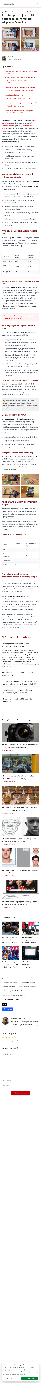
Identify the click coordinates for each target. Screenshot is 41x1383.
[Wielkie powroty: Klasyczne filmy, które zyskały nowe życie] (10, 953)
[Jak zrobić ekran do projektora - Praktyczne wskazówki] (30, 953)
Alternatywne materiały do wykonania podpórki (21, 103)
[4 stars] (11, 1037)
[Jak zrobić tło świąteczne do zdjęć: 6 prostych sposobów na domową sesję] (20, 795)
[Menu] (34, 4)
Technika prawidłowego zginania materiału (20, 90)
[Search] (37, 4)
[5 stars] (14, 1037)
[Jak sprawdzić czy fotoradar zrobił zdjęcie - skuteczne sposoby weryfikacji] (20, 763)
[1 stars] (3, 1037)
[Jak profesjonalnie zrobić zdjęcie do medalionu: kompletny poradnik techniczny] (20, 732)
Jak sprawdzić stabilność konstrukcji (18, 98)
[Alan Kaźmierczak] (4, 58)
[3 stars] (9, 1037)
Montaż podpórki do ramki (14, 95)
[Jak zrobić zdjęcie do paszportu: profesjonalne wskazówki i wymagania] (20, 857)
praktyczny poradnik (8, 126)
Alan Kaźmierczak (12, 57)
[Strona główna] (2, 12)
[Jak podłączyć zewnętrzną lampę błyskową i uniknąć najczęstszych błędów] (30, 928)
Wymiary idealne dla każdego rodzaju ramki (20, 77)
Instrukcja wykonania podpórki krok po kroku (20, 87)
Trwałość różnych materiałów (16, 106)
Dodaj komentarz (20, 1093)
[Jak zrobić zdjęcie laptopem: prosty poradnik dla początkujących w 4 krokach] (20, 889)
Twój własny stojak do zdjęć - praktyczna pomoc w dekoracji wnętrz (19, 112)
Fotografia (8, 12)
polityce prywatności (20, 1374)
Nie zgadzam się (11, 1378)
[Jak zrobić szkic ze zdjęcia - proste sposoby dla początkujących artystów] (20, 826)
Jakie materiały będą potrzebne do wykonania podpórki (21, 73)
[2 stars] (6, 1037)
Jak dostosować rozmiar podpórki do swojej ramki (20, 82)
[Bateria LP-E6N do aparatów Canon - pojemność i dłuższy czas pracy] (10, 928)
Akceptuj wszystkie (29, 1378)
